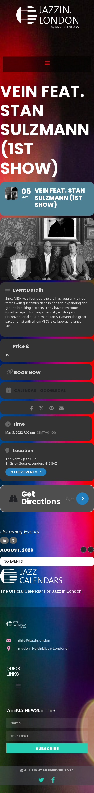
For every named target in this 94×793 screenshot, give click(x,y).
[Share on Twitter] (41, 407)
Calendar (25, 390)
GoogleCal (53, 390)
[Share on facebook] (31, 407)
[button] (47, 63)
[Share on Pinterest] (51, 407)
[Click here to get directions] (82, 498)
